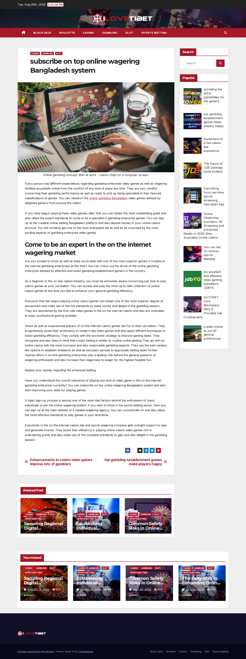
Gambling (109, 32)
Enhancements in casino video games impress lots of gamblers (61, 462)
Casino (88, 32)
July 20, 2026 (195, 589)
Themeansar (86, 651)
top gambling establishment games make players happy (133, 462)
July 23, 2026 (142, 589)
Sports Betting (154, 32)
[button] (225, 33)
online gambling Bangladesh (108, 198)
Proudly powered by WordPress (36, 651)
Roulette (67, 32)
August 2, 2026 (91, 589)
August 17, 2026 (38, 589)
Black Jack (42, 32)
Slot (129, 32)
